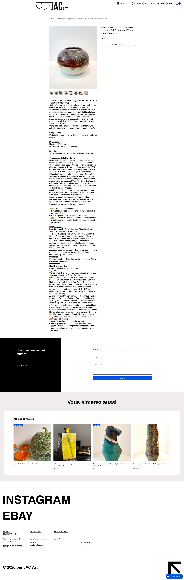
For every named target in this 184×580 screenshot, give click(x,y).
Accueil (51, 19)
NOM (125, 349)
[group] (92, 446)
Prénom (95, 349)
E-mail (95, 357)
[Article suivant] (173, 443)
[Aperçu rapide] (72, 442)
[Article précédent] (11, 443)
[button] (178, 3)
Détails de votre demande (101, 364)
